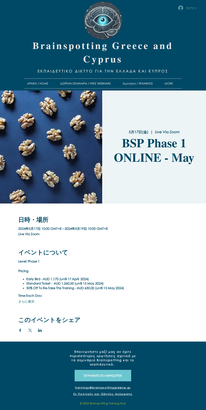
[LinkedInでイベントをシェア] (40, 330)
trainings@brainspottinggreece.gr (103, 387)
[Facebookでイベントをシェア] (20, 330)
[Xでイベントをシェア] (30, 330)
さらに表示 (26, 301)
